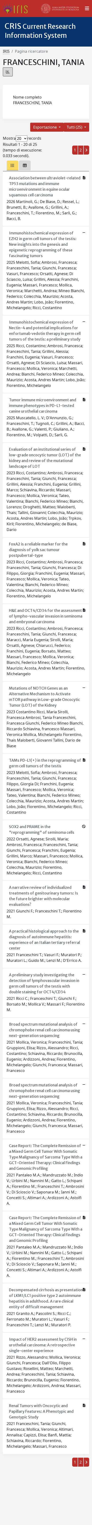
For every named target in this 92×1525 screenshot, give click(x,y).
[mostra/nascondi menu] (87, 8)
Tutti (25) (75, 127)
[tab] (12, 165)
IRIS (6, 51)
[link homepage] (17, 8)
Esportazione (45, 127)
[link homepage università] (60, 8)
